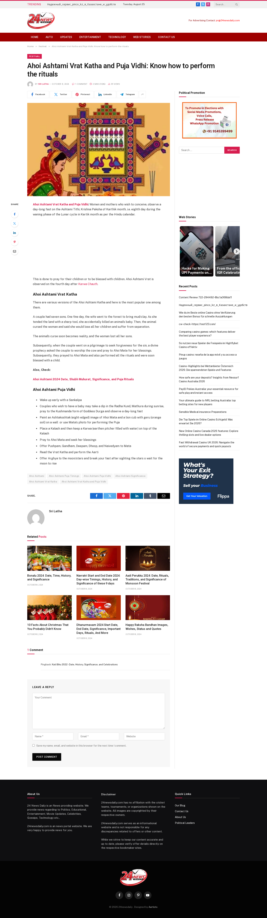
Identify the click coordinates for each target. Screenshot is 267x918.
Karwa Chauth (88, 284)
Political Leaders (185, 822)
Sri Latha (43, 84)
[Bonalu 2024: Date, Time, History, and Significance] (49, 558)
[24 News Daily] (41, 20)
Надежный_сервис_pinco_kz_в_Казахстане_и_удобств (81, 4)
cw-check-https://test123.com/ (197, 324)
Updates (66, 37)
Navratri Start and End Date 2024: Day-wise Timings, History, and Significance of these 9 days (98, 579)
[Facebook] (14, 214)
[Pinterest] (14, 242)
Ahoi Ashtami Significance (130, 476)
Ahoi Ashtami (36, 476)
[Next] (237, 251)
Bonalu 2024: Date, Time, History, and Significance (49, 577)
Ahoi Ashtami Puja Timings (64, 476)
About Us (180, 817)
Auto (49, 37)
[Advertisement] (98, 246)
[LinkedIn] (14, 232)
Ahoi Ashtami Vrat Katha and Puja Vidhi (60, 204)
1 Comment (81, 84)
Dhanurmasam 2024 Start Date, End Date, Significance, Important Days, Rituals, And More (98, 629)
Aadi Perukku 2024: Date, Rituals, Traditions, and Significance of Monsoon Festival (147, 579)
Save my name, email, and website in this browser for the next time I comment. (81, 745)
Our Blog (180, 805)
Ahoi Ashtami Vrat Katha (43, 481)
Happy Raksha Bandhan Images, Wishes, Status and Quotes (147, 627)
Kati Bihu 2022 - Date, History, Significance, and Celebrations (85, 664)
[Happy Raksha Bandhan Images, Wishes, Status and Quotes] (148, 607)
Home (34, 37)
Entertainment (90, 37)
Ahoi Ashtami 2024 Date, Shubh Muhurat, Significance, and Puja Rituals (83, 379)
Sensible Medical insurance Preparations (202, 411)
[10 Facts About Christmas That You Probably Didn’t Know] (49, 607)
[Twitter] (14, 223)
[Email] (14, 251)
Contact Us (166, 37)
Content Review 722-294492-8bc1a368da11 (205, 297)
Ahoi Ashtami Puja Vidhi (97, 476)
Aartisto (153, 907)
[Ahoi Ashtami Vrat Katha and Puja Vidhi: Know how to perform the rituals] (98, 149)
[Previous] (182, 251)
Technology (117, 37)
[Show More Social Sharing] (142, 94)
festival (34, 56)
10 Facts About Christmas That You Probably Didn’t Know (47, 627)
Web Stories (142, 37)
